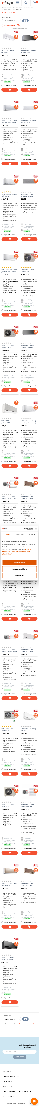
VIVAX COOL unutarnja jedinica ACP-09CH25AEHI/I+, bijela (28, 730)
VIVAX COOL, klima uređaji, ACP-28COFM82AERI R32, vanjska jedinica (8, 805)
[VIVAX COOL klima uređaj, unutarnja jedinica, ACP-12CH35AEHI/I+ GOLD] (29, 871)
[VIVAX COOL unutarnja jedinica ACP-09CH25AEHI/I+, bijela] (29, 716)
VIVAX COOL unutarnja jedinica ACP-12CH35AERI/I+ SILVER (28, 121)
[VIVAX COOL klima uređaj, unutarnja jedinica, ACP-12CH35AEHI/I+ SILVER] (29, 182)
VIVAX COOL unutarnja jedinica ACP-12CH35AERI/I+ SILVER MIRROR (28, 51)
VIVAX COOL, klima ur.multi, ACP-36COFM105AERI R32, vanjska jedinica (9, 730)
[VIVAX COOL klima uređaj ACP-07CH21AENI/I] (9, 38)
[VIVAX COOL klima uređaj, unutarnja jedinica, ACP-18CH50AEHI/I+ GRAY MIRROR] (9, 945)
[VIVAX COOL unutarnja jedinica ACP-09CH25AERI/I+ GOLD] (9, 871)
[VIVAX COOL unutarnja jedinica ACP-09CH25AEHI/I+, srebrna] (9, 408)
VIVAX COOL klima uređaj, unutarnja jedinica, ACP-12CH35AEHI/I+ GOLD (28, 885)
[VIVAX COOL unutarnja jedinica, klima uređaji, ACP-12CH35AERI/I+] (9, 257)
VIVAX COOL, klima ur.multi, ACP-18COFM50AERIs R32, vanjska (9, 346)
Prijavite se (20, 1057)
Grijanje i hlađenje (28, 7)
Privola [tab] (7, 534)
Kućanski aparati (17, 7)
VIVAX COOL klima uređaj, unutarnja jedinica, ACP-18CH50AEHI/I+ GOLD (28, 497)
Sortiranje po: (6, 17)
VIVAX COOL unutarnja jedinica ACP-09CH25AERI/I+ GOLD (9, 885)
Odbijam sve (19, 575)
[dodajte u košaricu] (9, 90)
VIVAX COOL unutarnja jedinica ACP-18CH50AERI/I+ (9, 195)
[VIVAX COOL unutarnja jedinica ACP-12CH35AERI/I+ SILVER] (29, 108)
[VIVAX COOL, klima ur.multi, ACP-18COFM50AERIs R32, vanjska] (9, 333)
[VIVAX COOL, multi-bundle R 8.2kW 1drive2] (9, 637)
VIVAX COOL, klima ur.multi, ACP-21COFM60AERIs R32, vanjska (28, 271)
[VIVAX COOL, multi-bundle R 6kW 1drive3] (9, 484)
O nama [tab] (32, 534)
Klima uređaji (7, 9)
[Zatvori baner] (36, 528)
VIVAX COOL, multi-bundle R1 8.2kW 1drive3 (27, 805)
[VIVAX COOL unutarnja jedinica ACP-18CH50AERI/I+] (9, 182)
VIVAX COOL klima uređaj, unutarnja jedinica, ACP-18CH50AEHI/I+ (27, 650)
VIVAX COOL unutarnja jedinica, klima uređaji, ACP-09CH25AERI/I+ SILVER (9, 121)
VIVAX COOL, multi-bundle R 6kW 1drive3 (9, 497)
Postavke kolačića (18, 569)
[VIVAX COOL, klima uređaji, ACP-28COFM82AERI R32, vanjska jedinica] (9, 792)
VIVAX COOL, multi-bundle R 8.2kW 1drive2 (10, 650)
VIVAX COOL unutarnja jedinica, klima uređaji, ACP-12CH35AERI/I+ (9, 271)
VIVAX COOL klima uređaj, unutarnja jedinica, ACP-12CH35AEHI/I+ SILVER (28, 195)
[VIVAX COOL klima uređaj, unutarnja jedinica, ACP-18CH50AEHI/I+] (29, 637)
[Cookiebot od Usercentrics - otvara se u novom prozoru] (25, 529)
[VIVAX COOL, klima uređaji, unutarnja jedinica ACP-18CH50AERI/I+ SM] (29, 333)
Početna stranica (6, 7)
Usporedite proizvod (9, 85)
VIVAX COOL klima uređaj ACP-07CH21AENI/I (7, 51)
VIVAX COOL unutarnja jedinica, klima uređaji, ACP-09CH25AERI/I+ (28, 422)
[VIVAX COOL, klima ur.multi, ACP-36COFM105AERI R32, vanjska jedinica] (9, 716)
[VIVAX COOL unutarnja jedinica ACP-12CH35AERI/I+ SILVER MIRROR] (29, 38)
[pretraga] (26, 3)
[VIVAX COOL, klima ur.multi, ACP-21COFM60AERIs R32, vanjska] (29, 257)
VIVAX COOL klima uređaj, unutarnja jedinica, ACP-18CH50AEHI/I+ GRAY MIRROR (9, 958)
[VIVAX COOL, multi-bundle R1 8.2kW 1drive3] (29, 792)
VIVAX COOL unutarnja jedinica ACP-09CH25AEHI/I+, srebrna (10, 422)
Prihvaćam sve (19, 562)
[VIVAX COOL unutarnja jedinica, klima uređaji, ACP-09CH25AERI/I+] (29, 408)
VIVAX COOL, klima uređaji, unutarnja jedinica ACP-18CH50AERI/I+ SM (27, 346)
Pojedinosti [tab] (20, 534)
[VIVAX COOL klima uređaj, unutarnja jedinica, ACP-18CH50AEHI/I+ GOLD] (29, 484)
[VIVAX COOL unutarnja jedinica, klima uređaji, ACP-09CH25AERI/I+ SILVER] (9, 108)
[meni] (17, 3)
